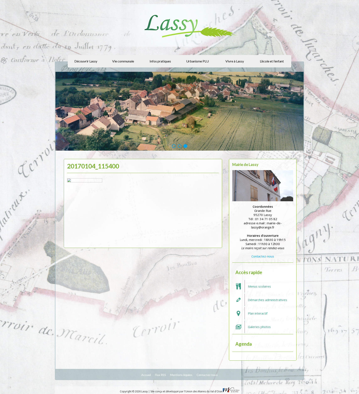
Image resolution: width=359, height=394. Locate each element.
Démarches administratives (267, 300)
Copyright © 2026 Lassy (134, 391)
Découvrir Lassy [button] (85, 61)
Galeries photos (259, 327)
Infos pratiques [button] (160, 61)
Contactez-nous (262, 256)
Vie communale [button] (123, 61)
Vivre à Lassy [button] (234, 61)
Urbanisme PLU (197, 61)
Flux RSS (160, 374)
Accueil (146, 374)
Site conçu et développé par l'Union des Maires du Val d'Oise (186, 391)
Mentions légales (181, 374)
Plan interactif (257, 313)
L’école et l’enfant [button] (272, 61)
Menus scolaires (259, 286)
